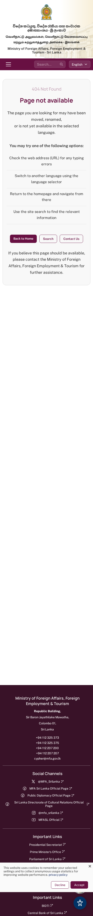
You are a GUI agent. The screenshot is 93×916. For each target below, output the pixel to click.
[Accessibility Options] (80, 902)
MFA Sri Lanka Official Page (48, 788)
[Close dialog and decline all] (90, 865)
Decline (60, 885)
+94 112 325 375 (47, 743)
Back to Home (23, 238)
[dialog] (46, 877)
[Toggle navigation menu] (8, 64)
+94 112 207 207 (47, 753)
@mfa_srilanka (48, 813)
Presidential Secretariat (45, 844)
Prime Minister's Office (45, 852)
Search (48, 239)
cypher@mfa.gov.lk (47, 758)
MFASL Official (48, 819)
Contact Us (71, 239)
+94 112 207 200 (47, 748)
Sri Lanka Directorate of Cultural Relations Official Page (49, 804)
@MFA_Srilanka (49, 781)
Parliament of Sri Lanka (45, 859)
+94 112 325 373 (47, 737)
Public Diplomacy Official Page (49, 795)
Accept (79, 885)
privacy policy (58, 874)
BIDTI (45, 906)
